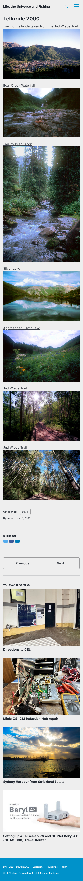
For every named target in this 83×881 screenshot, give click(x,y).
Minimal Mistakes (49, 873)
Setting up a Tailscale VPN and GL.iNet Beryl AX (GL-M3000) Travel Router (40, 838)
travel (25, 511)
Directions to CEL (17, 649)
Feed (65, 867)
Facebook (22, 867)
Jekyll (35, 873)
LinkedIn (52, 867)
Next (60, 563)
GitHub (38, 867)
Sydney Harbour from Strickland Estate (34, 782)
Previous (22, 563)
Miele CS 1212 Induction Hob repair (30, 719)
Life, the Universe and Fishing (26, 6)
